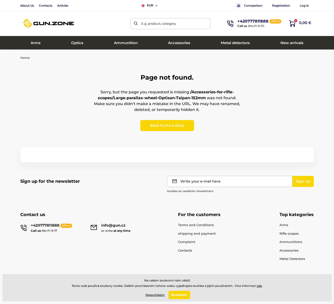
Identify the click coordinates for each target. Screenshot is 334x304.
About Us (27, 5)
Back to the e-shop (167, 125)
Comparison (253, 5)
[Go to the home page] (48, 23)
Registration (281, 5)
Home (25, 58)
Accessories (289, 250)
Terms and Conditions (196, 225)
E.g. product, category (158, 23)
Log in (304, 5)
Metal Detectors (292, 259)
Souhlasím (179, 295)
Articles (62, 5)
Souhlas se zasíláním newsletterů (190, 191)
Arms (283, 225)
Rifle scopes (289, 233)
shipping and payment (197, 233)
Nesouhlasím (155, 295)
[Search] (135, 23)
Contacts (45, 5)
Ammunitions (290, 242)
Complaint (186, 242)
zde (259, 286)
